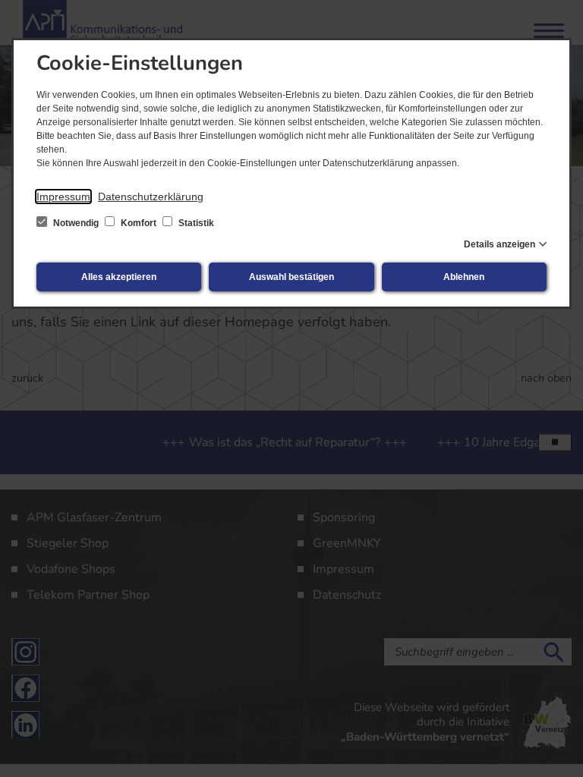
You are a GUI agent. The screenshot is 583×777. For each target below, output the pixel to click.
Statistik (195, 223)
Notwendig (76, 223)
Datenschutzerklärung (150, 196)
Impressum (63, 196)
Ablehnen (463, 277)
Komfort (138, 223)
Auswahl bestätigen (291, 277)
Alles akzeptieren (118, 277)
